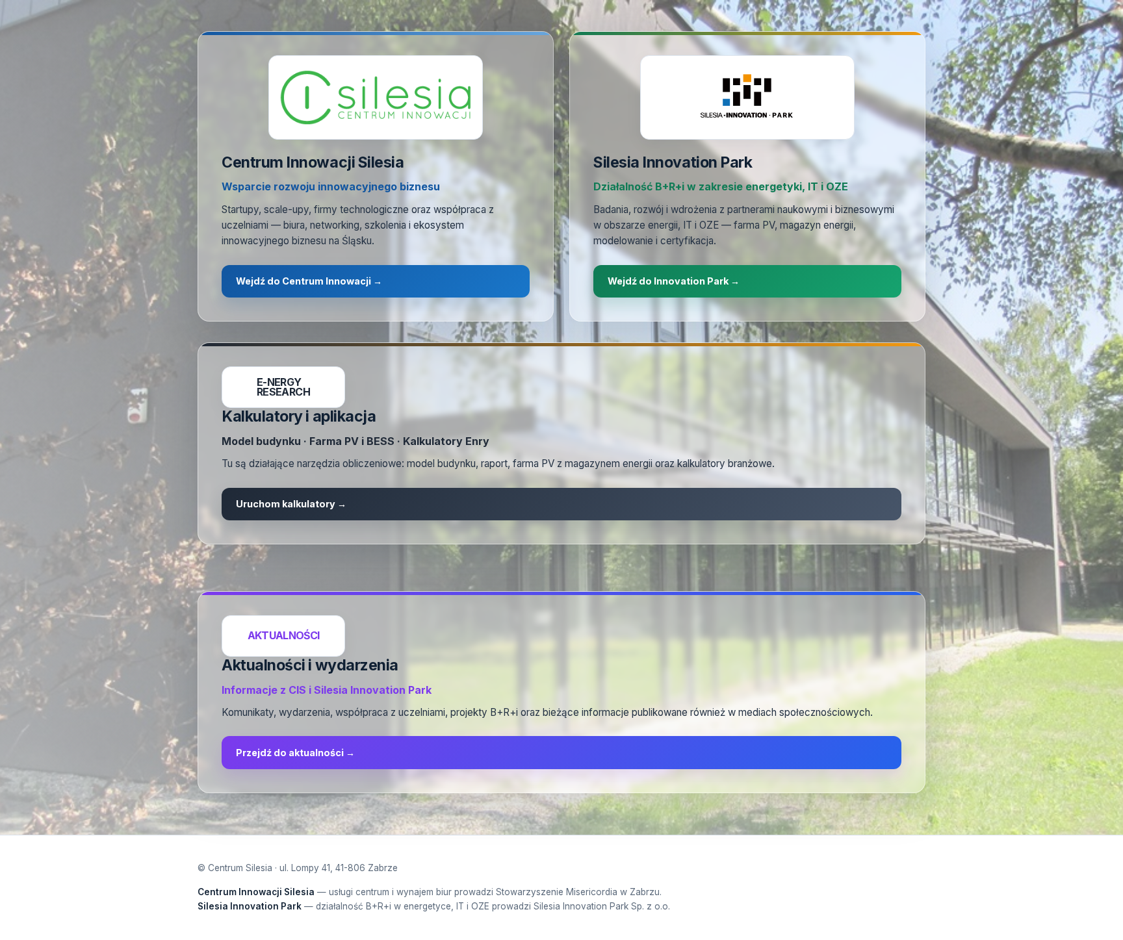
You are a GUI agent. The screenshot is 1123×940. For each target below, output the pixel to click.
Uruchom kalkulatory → (291, 503)
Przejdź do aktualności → (295, 752)
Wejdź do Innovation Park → (674, 280)
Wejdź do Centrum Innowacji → (309, 280)
